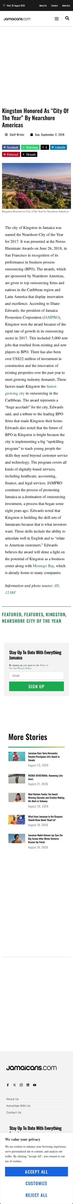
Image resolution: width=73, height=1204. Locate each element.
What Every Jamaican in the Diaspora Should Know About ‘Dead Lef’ (45, 818)
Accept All (36, 1171)
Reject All (37, 1195)
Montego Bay (43, 565)
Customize (36, 1183)
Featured (11, 614)
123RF (10, 592)
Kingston (55, 614)
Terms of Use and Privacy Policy (28, 666)
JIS (56, 585)
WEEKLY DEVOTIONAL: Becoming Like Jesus (45, 777)
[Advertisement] (36, 64)
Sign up (36, 686)
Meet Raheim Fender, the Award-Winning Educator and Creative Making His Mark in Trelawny (46, 797)
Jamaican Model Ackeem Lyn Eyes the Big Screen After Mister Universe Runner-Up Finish (45, 838)
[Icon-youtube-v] (34, 1084)
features (33, 614)
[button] (57, 18)
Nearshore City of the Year (32, 621)
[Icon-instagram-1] (21, 1084)
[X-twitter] (14, 1084)
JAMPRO (51, 317)
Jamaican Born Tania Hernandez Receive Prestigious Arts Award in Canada (44, 756)
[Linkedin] (27, 1084)
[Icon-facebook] (7, 1084)
